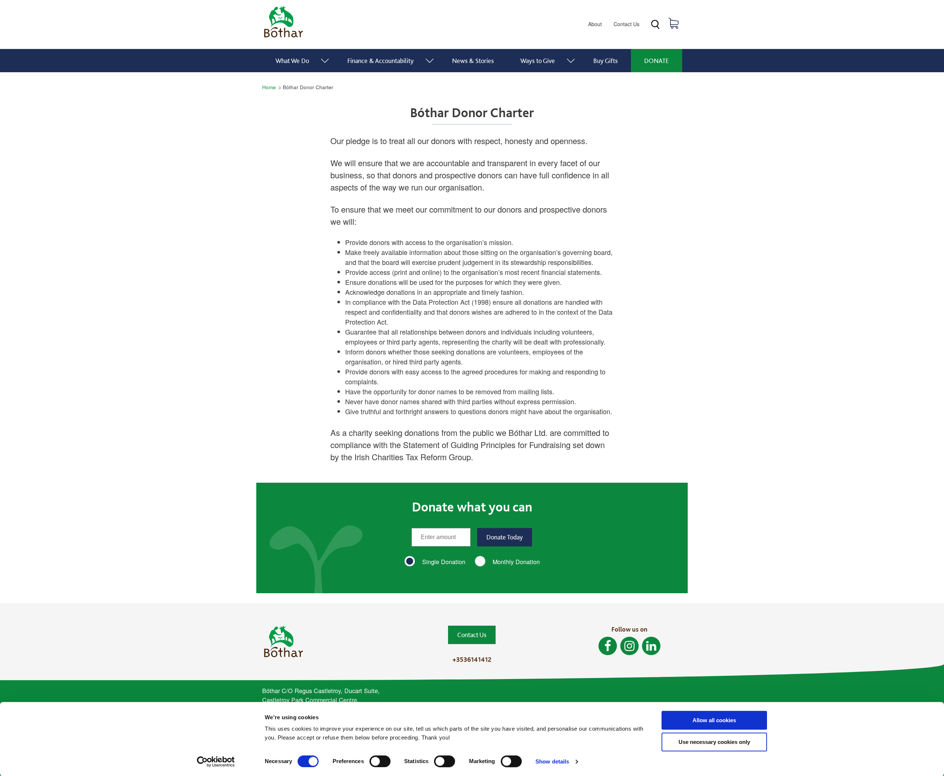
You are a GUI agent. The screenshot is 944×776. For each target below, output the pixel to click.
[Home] (283, 37)
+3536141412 (472, 659)
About (595, 24)
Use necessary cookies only (714, 742)
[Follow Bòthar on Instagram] (629, 646)
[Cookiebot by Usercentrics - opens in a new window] (216, 761)
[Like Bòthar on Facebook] (607, 646)
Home (269, 87)
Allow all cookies (714, 720)
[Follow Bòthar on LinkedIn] (651, 646)
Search (655, 24)
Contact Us (626, 24)
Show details (552, 761)
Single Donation (443, 561)
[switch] (380, 761)
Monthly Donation (516, 561)
